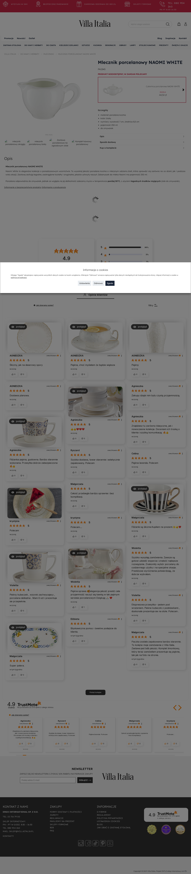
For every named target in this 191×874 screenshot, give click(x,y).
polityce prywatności (19, 277)
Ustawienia (84, 283)
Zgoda (110, 283)
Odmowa (98, 283)
